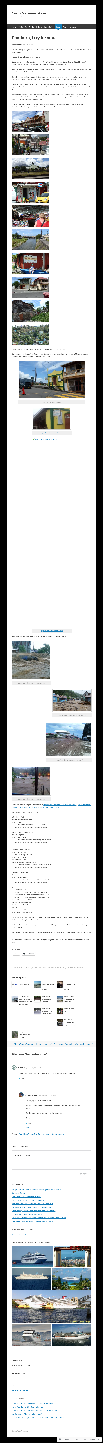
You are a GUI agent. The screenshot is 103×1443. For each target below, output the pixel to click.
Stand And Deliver (18, 1193)
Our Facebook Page (18, 1373)
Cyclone (44, 968)
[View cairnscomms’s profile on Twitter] (16, 1391)
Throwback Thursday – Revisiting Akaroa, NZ (28, 1200)
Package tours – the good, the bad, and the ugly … (24, 1034)
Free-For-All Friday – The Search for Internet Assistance (32, 1221)
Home (14, 27)
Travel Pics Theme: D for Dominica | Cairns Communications (41, 1134)
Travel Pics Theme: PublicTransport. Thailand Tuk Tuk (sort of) (34, 1410)
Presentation (48, 27)
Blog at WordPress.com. (21, 1431)
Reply (21, 1083)
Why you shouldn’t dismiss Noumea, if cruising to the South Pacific (36, 1189)
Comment (83, 1174)
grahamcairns (17, 45)
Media (31, 27)
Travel (58, 27)
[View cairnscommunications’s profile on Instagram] (18, 1391)
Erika (63, 968)
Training (39, 27)
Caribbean (37, 968)
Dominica (58, 968)
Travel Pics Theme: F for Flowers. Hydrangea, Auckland (32, 1403)
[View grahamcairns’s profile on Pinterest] (21, 1391)
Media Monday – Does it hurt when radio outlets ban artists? (33, 1210)
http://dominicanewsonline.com (52, 433)
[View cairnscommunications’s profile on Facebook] (13, 1391)
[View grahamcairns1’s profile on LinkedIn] (24, 1391)
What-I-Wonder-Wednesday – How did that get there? (47, 1011)
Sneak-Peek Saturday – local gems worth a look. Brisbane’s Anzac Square (39, 1217)
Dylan (20, 1068)
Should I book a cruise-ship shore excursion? (69, 999)
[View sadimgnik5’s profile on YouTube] (27, 1391)
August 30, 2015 (28, 45)
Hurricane (69, 968)
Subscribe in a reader (19, 1235)
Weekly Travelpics (69, 27)
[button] (33, 1257)
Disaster (51, 968)
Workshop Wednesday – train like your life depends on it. (32, 1203)
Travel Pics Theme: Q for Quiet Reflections (27, 1407)
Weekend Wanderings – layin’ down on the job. (28, 1214)
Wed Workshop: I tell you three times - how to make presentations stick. (38, 1417)
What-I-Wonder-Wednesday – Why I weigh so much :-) (70, 1022)
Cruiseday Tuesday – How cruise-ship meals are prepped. (33, 1207)
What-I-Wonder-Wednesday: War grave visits (46, 999)
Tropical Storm (78, 968)
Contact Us (22, 27)
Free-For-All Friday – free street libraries (26, 1196)
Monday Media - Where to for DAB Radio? (27, 1414)
